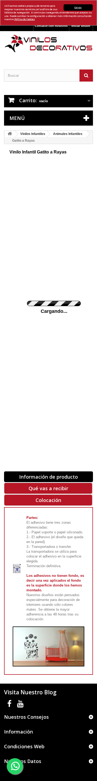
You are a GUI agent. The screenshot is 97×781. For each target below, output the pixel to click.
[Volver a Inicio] (10, 134)
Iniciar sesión (80, 25)
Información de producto (48, 477)
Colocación (48, 500)
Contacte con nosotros (51, 25)
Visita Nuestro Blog (30, 692)
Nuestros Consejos (26, 717)
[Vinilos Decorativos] (48, 43)
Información (18, 731)
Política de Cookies (24, 19)
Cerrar (78, 7)
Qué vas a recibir (48, 488)
